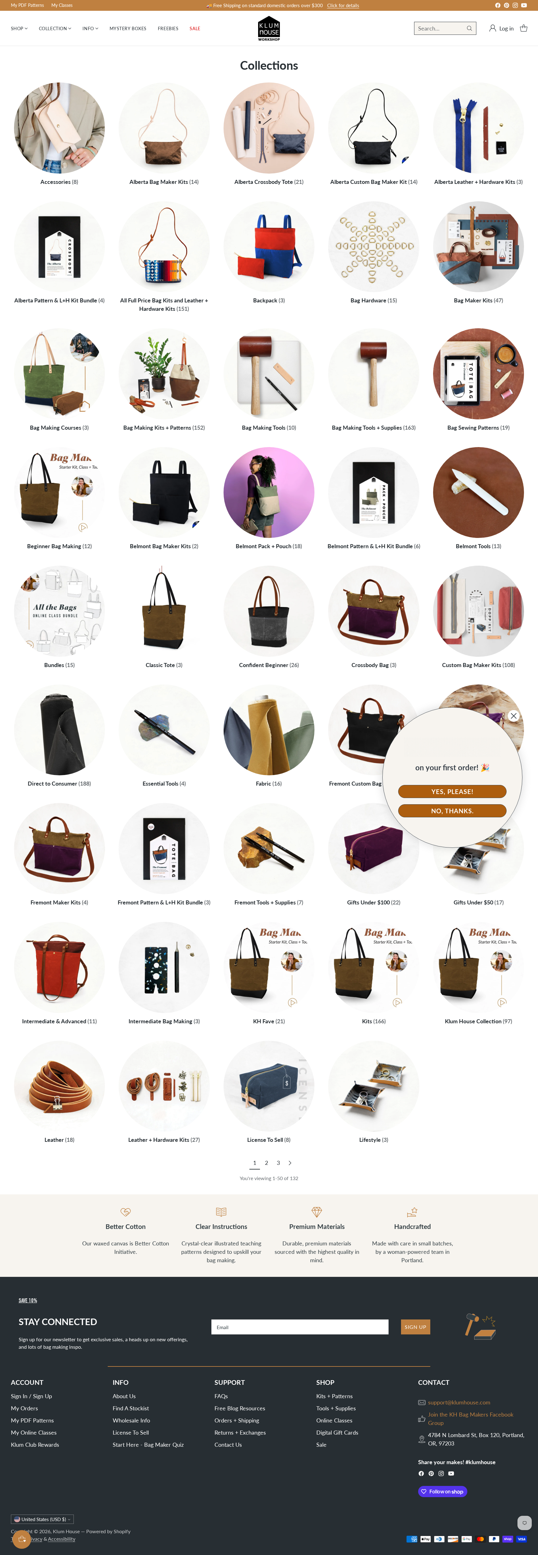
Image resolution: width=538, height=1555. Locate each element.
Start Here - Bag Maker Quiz (148, 1444)
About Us (124, 1396)
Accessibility (61, 1539)
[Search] (469, 28)
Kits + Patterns (334, 1396)
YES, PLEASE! (453, 791)
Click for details (343, 5)
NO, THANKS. (452, 810)
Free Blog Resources (240, 1408)
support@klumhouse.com (459, 1402)
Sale (321, 1444)
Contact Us (228, 1444)
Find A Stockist (131, 1408)
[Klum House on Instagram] (515, 6)
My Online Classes (34, 1432)
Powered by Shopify (108, 1531)
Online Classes (334, 1420)
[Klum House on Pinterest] (506, 6)
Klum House (66, 1531)
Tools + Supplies (336, 1408)
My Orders (24, 1408)
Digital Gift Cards (337, 1432)
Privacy (34, 1539)
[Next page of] (290, 1163)
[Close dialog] (513, 716)
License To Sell (131, 1432)
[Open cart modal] (524, 28)
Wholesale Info (131, 1420)
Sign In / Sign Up (31, 1396)
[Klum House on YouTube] (524, 6)
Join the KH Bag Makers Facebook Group (470, 1418)
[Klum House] (269, 28)
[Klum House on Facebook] (498, 6)
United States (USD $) (43, 1519)
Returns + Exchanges (240, 1432)
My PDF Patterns (32, 1420)
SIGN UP (416, 1327)
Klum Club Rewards (35, 1444)
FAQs (221, 1396)
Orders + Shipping (237, 1420)
